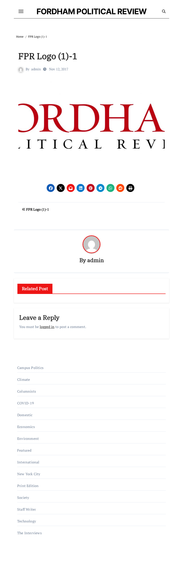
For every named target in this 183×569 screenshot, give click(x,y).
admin (36, 69)
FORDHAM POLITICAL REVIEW (92, 11)
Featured (24, 450)
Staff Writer (26, 509)
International (28, 462)
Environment (28, 438)
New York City (28, 473)
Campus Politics (30, 367)
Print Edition (28, 485)
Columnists (26, 391)
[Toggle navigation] (21, 11)
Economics (26, 426)
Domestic (25, 414)
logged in (47, 326)
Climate (23, 379)
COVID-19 (25, 403)
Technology (26, 521)
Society (23, 497)
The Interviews (29, 532)
